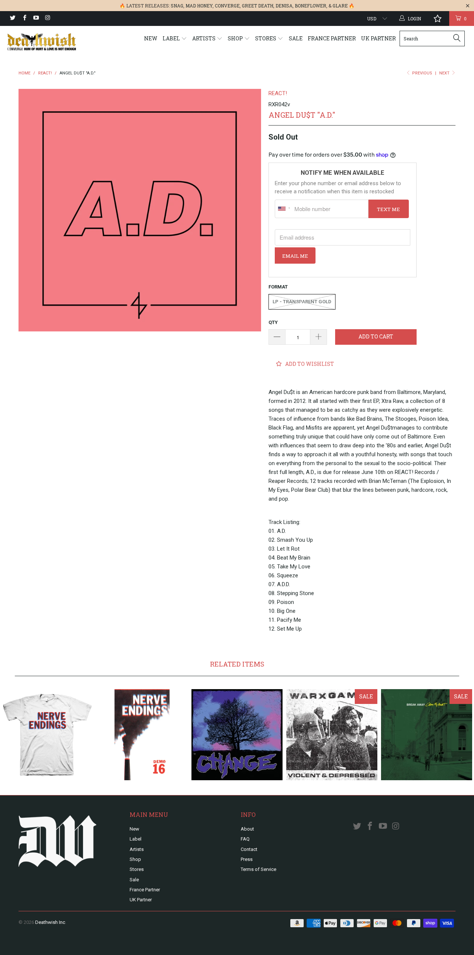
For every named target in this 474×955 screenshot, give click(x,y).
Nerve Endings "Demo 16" (142, 734)
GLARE (340, 6)
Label (172, 38)
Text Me (388, 209)
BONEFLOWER (310, 6)
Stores (266, 38)
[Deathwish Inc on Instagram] (47, 18)
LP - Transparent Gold (302, 301)
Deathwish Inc (50, 922)
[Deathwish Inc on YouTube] (36, 18)
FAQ (245, 839)
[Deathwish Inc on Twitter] (12, 18)
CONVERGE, (228, 6)
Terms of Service (258, 869)
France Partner (332, 38)
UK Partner (378, 38)
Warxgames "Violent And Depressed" (331, 734)
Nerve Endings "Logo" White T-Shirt (47, 734)
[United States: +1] (283, 209)
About (247, 829)
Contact (249, 849)
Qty (273, 322)
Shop (236, 38)
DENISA (284, 6)
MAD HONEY (199, 6)
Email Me (295, 256)
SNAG (177, 6)
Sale (296, 38)
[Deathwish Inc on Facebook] (24, 18)
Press (247, 859)
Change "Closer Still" (237, 734)
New (150, 38)
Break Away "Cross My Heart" (426, 734)
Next (445, 73)
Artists (204, 38)
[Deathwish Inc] (41, 42)
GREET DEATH (257, 6)
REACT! (277, 93)
